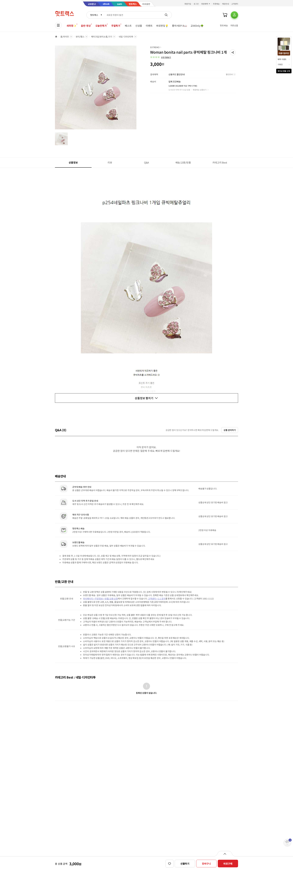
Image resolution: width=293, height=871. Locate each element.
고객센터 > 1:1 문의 (156, 598)
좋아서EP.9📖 (179, 25)
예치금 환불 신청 (284, 71)
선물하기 (184, 863)
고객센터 (234, 3)
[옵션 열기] (224, 853)
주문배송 (216, 3)
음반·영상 (86, 25)
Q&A (146, 162)
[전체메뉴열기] (58, 25)
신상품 (138, 25)
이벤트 (149, 25)
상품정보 (73, 162)
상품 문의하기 (230, 430)
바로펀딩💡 (162, 25)
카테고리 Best (219, 162)
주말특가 (115, 25)
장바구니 (206, 863)
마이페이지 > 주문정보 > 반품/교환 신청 (100, 598)
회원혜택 (204, 3)
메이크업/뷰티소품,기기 (101, 36)
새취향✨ (71, 25)
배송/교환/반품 (183, 162)
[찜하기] (170, 864)
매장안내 (225, 3)
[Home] (56, 36)
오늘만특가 (101, 25)
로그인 (196, 3)
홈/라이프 (64, 36)
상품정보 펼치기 (144, 398)
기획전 (280, 64)
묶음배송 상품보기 (199, 89)
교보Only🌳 (197, 25)
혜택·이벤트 (282, 59)
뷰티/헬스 (80, 36)
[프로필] (234, 15)
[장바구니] (225, 15)
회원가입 (187, 3)
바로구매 (227, 863)
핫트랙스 (94, 14)
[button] (233, 52)
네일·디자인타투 (126, 36)
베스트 (128, 25)
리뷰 (110, 162)
